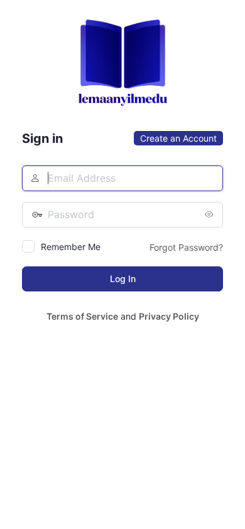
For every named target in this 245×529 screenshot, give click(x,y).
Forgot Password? (186, 247)
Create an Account (178, 138)
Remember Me (71, 246)
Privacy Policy (169, 316)
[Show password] (210, 214)
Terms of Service (82, 316)
